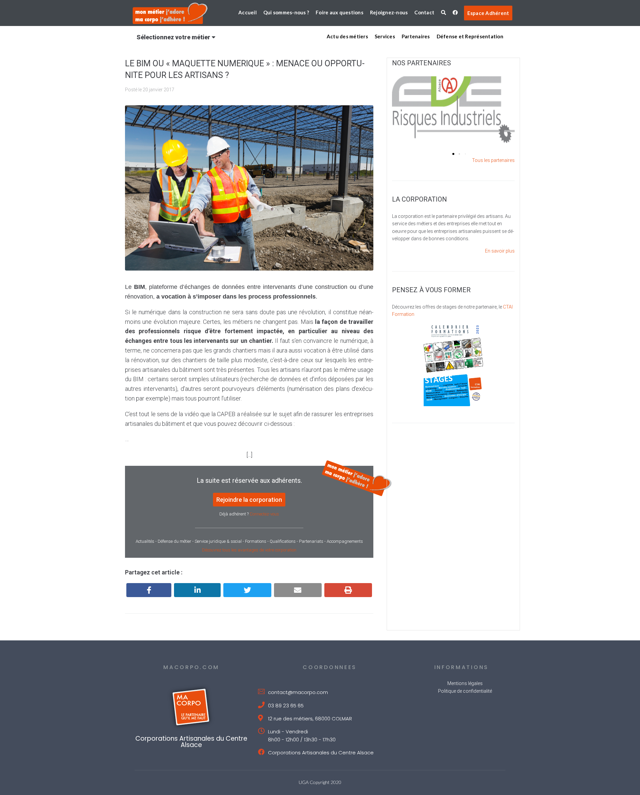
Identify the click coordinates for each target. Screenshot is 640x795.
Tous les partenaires (493, 160)
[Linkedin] (197, 590)
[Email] (298, 590)
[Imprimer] (348, 590)
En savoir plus (500, 251)
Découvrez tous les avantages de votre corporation (249, 549)
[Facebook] (148, 590)
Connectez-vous (264, 513)
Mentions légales (465, 683)
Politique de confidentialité (465, 691)
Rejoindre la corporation (249, 499)
